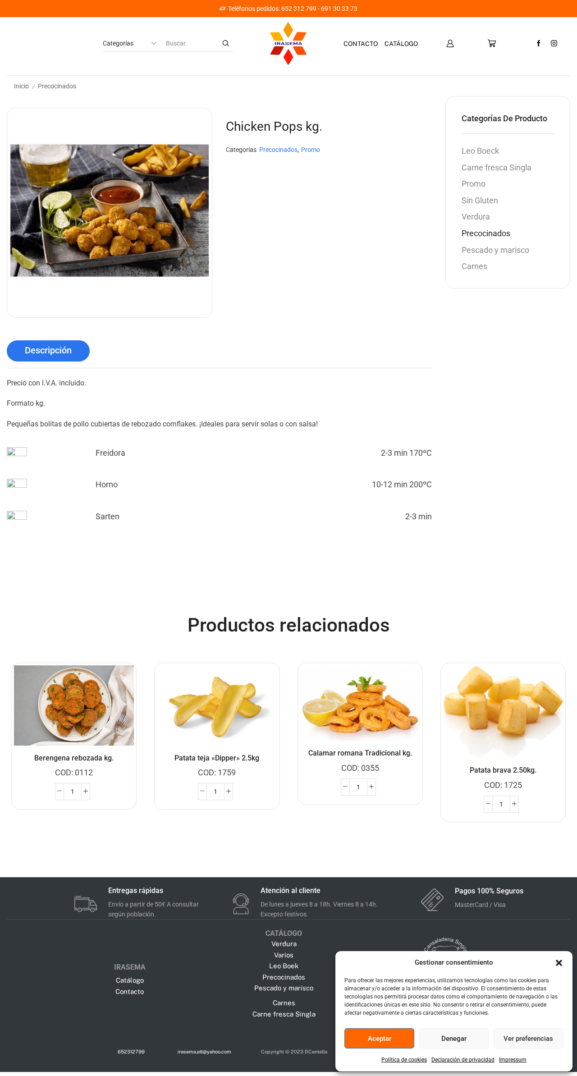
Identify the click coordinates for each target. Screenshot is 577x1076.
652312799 (131, 1051)
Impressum (513, 1060)
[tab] (48, 350)
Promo (310, 150)
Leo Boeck (480, 151)
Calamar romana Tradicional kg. (360, 753)
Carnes (474, 266)
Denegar (454, 1039)
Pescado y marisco (495, 250)
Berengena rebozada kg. (74, 758)
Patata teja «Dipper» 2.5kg (216, 758)
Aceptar (379, 1039)
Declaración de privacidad (463, 1060)
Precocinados (57, 86)
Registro (358, 8)
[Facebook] (539, 43)
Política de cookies (404, 1060)
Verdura (476, 216)
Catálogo (401, 43)
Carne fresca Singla (496, 167)
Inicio (21, 86)
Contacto (360, 43)
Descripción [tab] (48, 350)
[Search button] (226, 43)
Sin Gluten (480, 200)
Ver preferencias (528, 1039)
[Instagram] (554, 43)
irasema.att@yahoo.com (204, 1051)
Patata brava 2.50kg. (503, 770)
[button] (558, 962)
